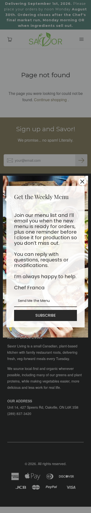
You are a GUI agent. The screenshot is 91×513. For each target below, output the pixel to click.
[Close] (82, 181)
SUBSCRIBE (45, 315)
